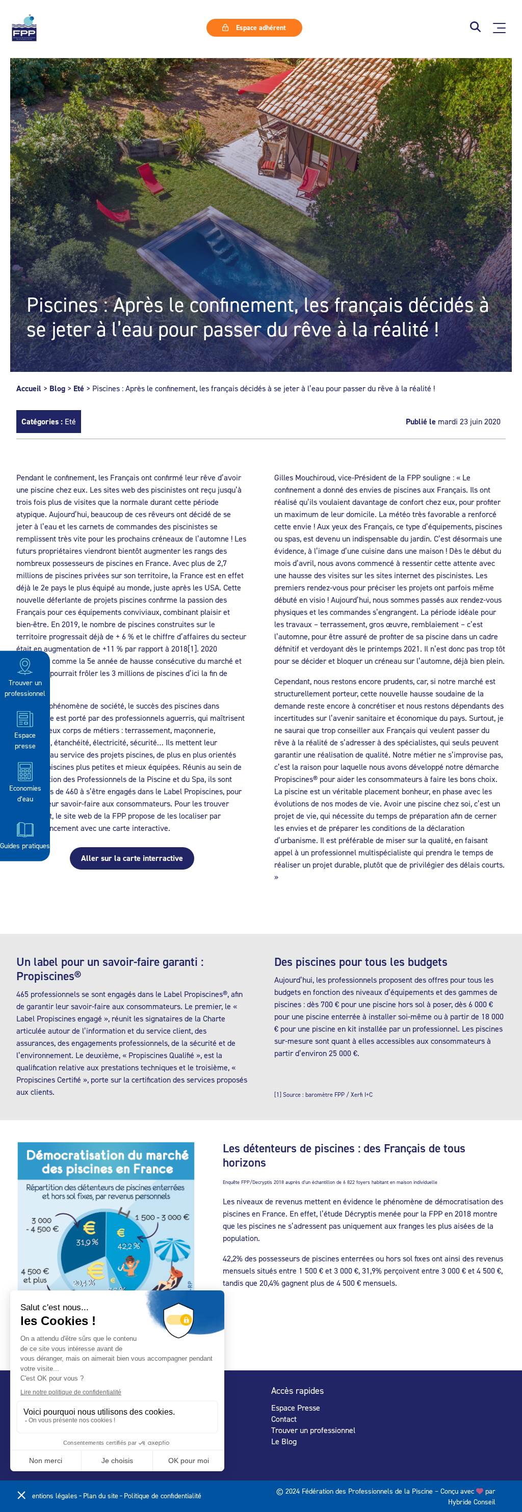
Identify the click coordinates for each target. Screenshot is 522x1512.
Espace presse (25, 740)
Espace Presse (295, 1407)
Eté (78, 388)
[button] (475, 27)
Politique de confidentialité (162, 1495)
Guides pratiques (25, 845)
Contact (284, 1419)
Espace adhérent (260, 27)
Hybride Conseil (471, 1501)
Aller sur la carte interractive (132, 858)
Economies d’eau (25, 792)
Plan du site (100, 1495)
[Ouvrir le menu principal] (499, 28)
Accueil (28, 388)
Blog (57, 388)
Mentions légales (52, 1495)
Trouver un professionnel (25, 687)
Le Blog (284, 1441)
